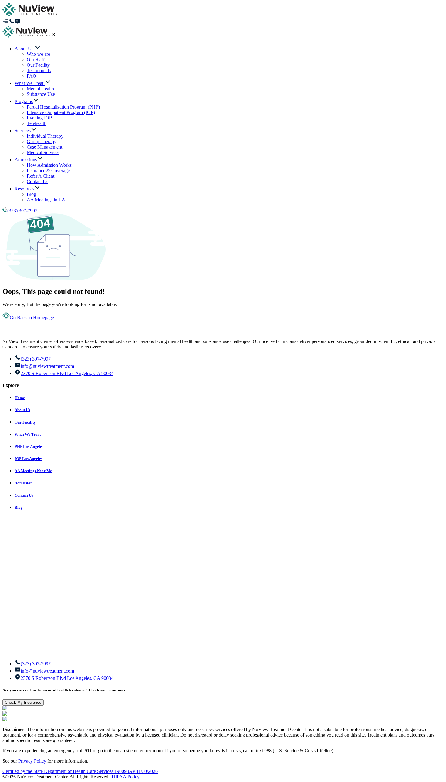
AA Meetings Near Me (33, 470)
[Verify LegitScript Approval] (25, 708)
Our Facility (25, 422)
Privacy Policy (32, 761)
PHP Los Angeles (29, 446)
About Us (22, 410)
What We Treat (28, 434)
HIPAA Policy (126, 776)
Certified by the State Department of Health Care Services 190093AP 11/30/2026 (80, 771)
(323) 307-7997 (22, 210)
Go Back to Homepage (32, 317)
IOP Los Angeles (28, 458)
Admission (23, 483)
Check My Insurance (23, 702)
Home (20, 397)
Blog (19, 507)
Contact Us (24, 495)
